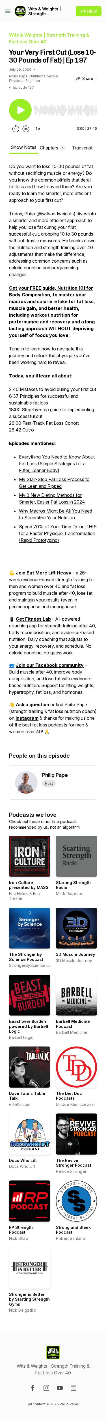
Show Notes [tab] (23, 147)
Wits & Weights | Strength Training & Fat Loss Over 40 (44, 11)
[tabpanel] (53, 452)
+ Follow (88, 11)
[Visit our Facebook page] (33, 1388)
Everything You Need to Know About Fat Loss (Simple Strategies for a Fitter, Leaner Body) (57, 463)
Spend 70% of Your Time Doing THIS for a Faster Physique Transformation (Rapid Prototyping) (58, 533)
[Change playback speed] (38, 129)
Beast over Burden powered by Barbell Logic (28, 1026)
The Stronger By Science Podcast (26, 957)
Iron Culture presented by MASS (29, 885)
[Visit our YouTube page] (60, 1388)
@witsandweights (56, 213)
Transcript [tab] (82, 148)
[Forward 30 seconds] (26, 129)
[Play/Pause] (20, 110)
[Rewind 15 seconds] (16, 129)
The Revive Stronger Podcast (73, 1163)
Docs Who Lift (23, 1160)
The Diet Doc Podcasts (69, 1096)
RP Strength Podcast (21, 1230)
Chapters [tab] (52, 148)
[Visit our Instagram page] (46, 1388)
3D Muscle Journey (75, 954)
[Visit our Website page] (73, 1388)
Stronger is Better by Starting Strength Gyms (29, 1299)
